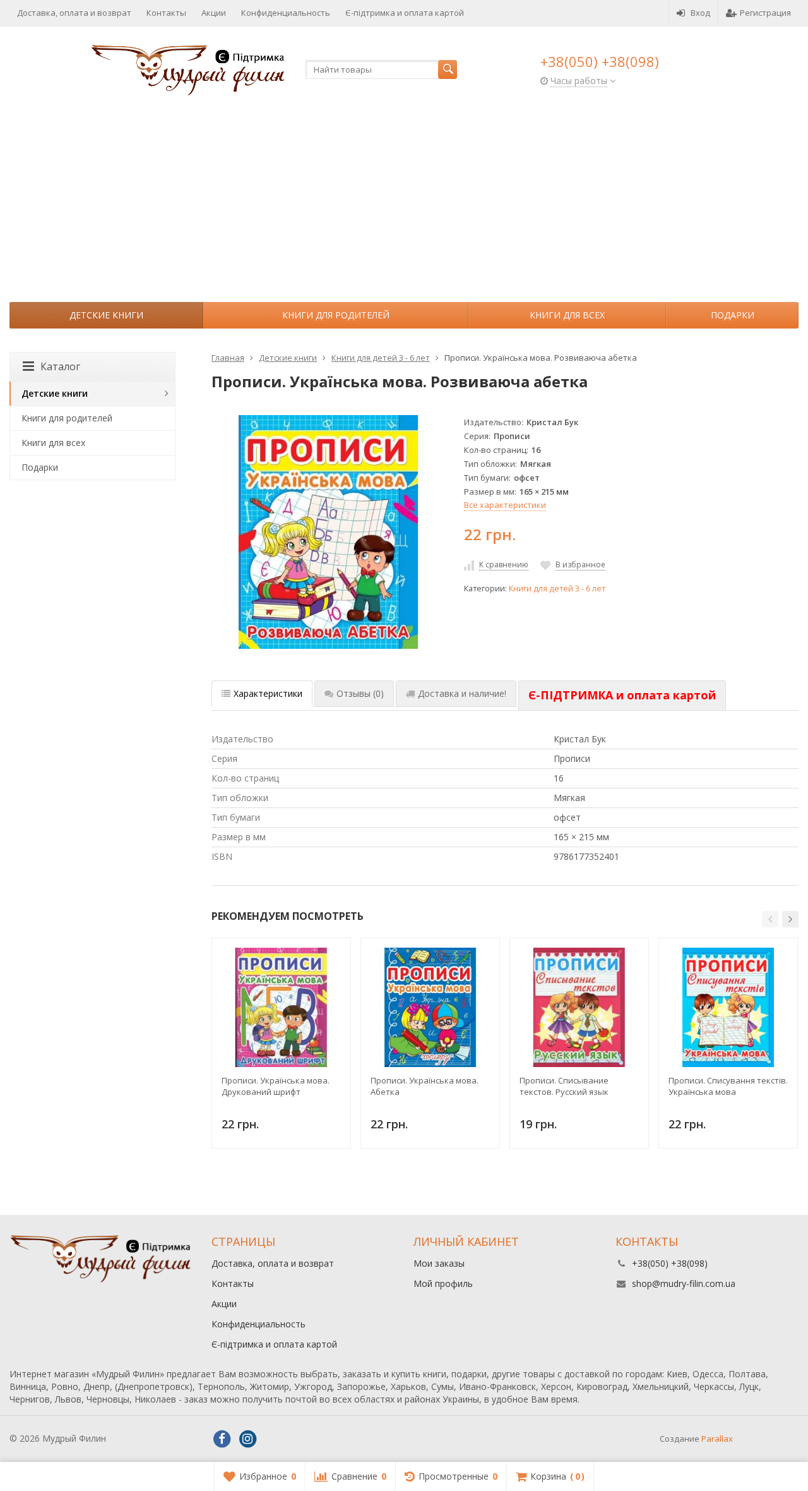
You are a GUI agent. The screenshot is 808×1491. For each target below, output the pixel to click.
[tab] (622, 695)
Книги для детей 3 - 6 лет (557, 588)
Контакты (166, 12)
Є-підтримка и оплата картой (404, 12)
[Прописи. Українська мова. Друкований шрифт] (281, 1007)
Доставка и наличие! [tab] (462, 693)
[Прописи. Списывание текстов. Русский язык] (579, 1007)
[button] (770, 919)
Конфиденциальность (285, 12)
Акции (213, 12)
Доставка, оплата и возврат (74, 12)
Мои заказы (439, 1263)
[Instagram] (247, 1439)
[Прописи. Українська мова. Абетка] (430, 1007)
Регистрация (765, 12)
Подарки (732, 315)
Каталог (60, 366)
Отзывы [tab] (360, 693)
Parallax (717, 1438)
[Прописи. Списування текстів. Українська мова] (728, 1007)
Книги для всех (567, 315)
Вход (700, 12)
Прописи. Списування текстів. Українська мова (728, 1086)
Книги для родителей (335, 315)
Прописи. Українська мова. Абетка (424, 1086)
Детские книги (106, 315)
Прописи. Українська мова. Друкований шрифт (276, 1086)
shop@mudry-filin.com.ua (683, 1283)
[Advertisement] (404, 207)
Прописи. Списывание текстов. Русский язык (564, 1086)
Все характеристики (505, 504)
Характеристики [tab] (268, 693)
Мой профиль (443, 1283)
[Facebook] (221, 1439)
